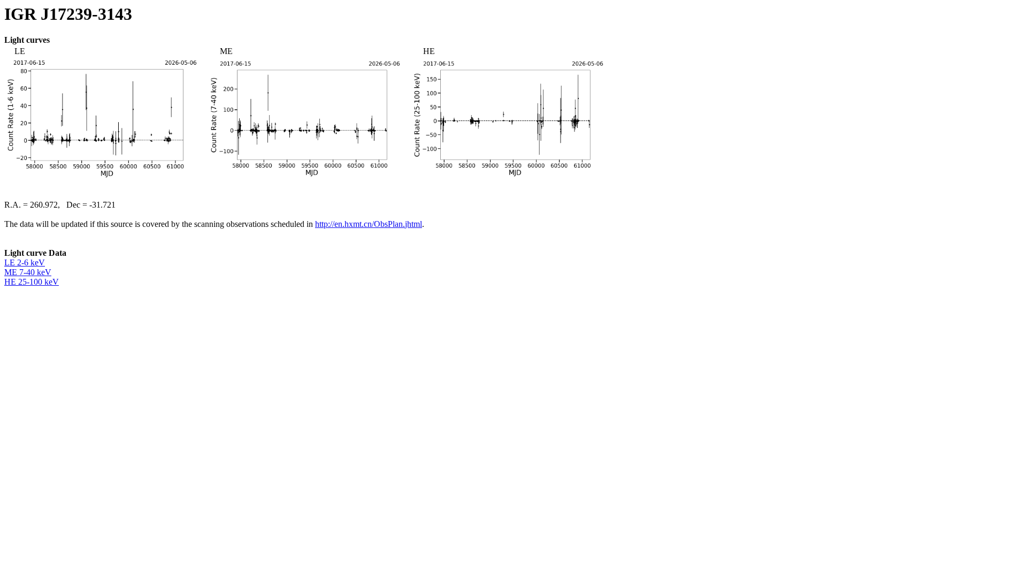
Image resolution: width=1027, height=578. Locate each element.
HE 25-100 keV (31, 281)
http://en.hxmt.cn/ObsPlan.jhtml (368, 224)
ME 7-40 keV (27, 272)
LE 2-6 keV (24, 262)
